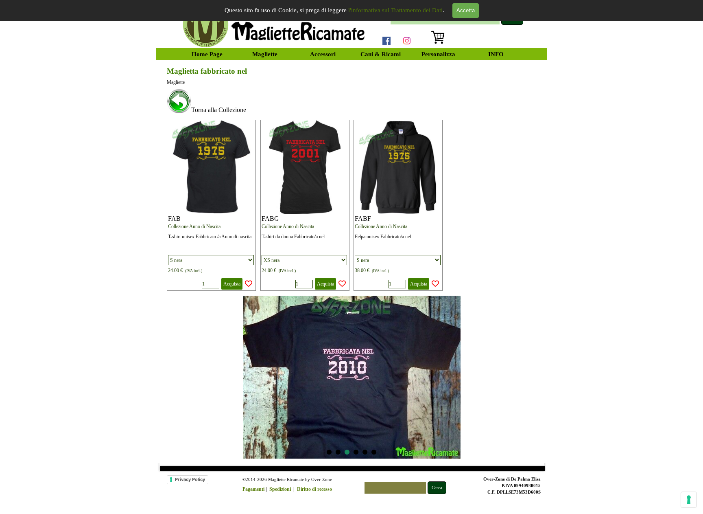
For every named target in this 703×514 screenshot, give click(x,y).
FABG (270, 218)
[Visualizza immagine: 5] (364, 452)
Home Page (207, 54)
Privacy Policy (190, 479)
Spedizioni (280, 489)
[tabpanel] (351, 102)
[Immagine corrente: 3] (347, 452)
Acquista (231, 284)
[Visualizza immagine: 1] (329, 452)
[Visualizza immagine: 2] (338, 452)
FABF (363, 218)
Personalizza (438, 54)
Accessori (323, 54)
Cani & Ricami (380, 54)
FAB (174, 218)
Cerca (437, 487)
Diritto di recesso (314, 489)
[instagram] (407, 41)
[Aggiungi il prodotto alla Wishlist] (249, 284)
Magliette (264, 54)
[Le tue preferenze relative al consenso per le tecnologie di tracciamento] (688, 499)
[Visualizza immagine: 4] (356, 452)
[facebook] (386, 41)
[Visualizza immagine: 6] (373, 452)
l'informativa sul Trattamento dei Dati (395, 10)
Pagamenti (253, 489)
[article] (211, 205)
